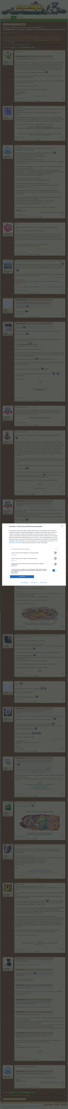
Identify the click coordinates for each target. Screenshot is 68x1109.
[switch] (54, 553)
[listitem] (34, 549)
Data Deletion (24, 582)
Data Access (34, 582)
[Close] (62, 526)
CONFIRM (22, 576)
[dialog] (34, 554)
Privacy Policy (43, 582)
